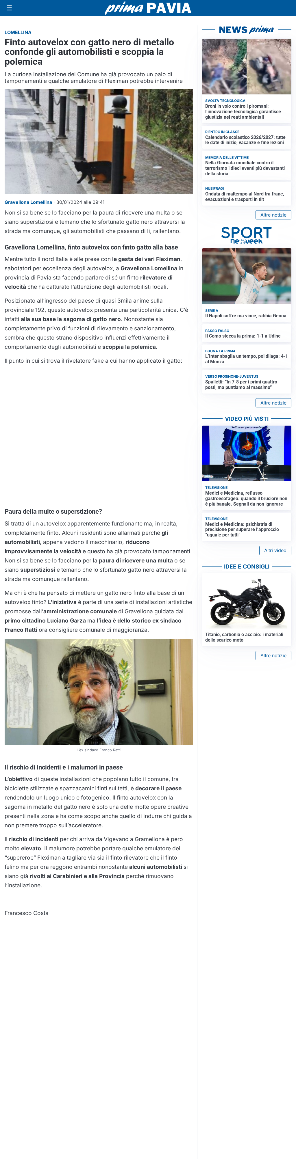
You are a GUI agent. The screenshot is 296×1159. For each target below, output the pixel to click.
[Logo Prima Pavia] (148, 8)
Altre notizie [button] (273, 215)
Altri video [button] (275, 550)
